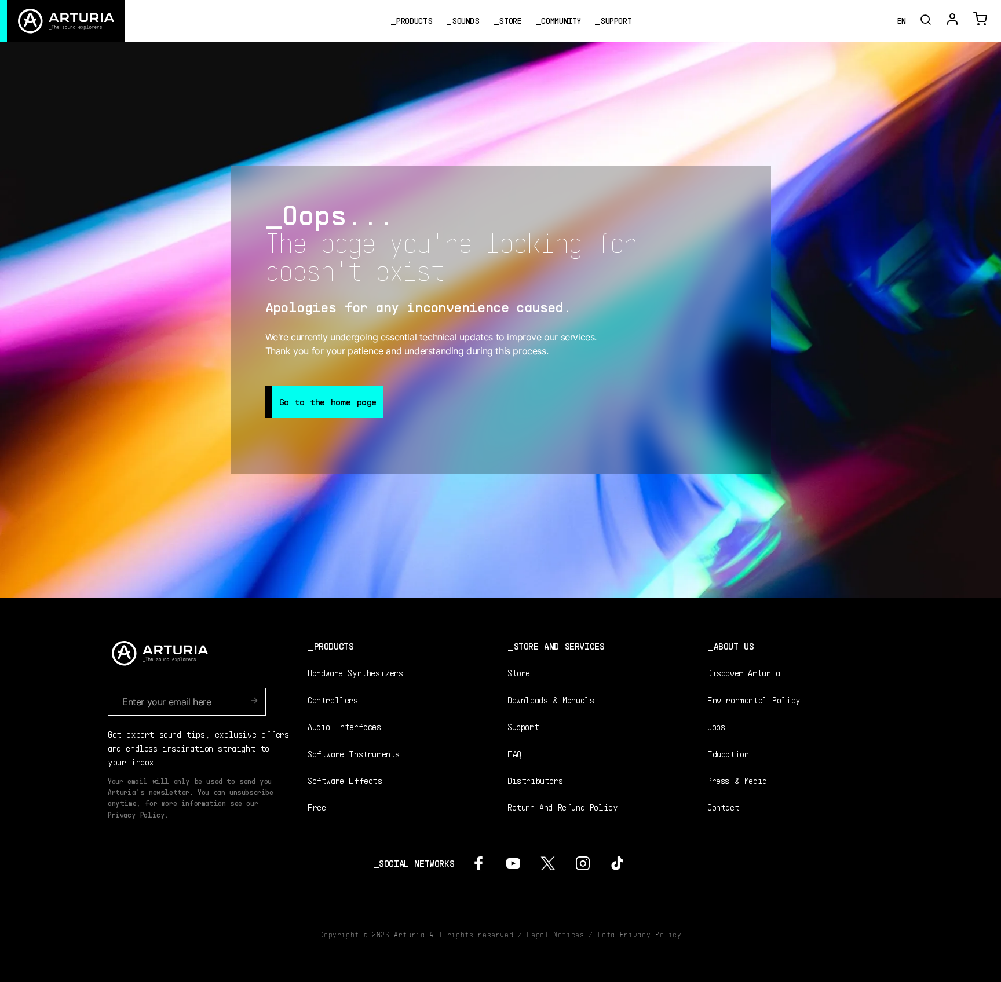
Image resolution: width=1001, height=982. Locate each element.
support (615, 20)
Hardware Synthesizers (355, 672)
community (560, 20)
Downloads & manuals (550, 699)
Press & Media (737, 780)
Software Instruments (354, 753)
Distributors (534, 780)
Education (727, 753)
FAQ (514, 753)
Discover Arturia (743, 672)
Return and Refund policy (562, 806)
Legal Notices (555, 934)
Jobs (716, 726)
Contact (723, 806)
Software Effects (345, 780)
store (510, 20)
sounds (466, 20)
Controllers (333, 699)
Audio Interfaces (344, 726)
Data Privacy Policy (640, 934)
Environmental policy (754, 699)
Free (317, 806)
